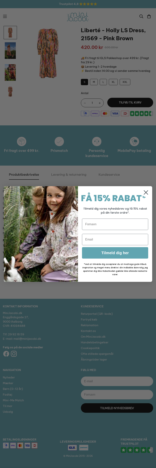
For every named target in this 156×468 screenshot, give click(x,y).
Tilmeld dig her (115, 253)
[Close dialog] (146, 192)
